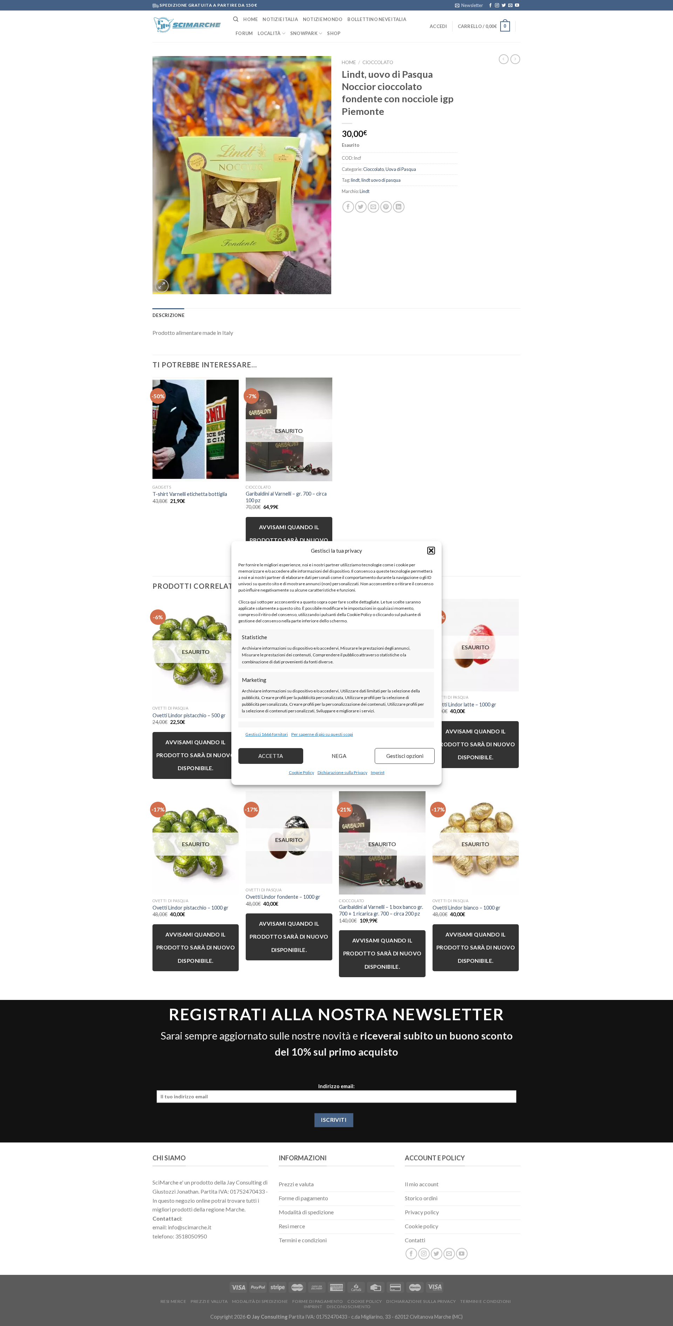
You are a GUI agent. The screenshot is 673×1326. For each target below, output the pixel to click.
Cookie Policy (301, 772)
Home (250, 19)
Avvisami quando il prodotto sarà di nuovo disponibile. (289, 540)
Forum (244, 33)
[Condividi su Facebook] (348, 207)
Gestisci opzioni (404, 756)
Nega (339, 756)
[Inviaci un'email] (510, 5)
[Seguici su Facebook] (490, 5)
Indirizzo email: (336, 1087)
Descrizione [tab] (168, 315)
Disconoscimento (349, 1306)
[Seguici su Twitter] (504, 5)
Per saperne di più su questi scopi (322, 734)
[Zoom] (162, 286)
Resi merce (173, 1301)
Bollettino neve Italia (376, 19)
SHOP (333, 33)
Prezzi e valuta (209, 1301)
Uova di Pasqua (401, 169)
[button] (431, 550)
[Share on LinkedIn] (399, 207)
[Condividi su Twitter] (361, 207)
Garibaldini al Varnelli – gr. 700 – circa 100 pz (286, 497)
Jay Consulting (269, 1317)
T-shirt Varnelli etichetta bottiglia (189, 494)
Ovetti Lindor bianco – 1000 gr (467, 908)
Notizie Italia (280, 19)
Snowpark (304, 33)
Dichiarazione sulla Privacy (342, 772)
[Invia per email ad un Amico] (373, 207)
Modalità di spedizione (260, 1301)
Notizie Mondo (322, 19)
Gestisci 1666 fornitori (266, 734)
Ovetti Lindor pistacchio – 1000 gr (190, 908)
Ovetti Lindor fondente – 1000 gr (283, 897)
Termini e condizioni (485, 1301)
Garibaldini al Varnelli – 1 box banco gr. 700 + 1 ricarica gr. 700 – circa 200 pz (381, 910)
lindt (355, 180)
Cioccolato (377, 62)
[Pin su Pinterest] (386, 207)
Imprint (378, 772)
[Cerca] (235, 19)
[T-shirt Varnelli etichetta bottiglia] (195, 429)
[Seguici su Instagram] (497, 5)
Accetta (270, 756)
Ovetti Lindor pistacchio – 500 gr (189, 715)
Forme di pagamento (317, 1301)
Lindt (364, 191)
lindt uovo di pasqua (381, 180)
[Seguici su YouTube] (517, 5)
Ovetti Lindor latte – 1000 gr (464, 704)
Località (269, 33)
